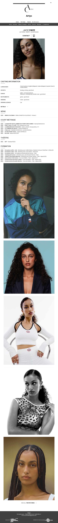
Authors (29, 24)
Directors (34, 24)
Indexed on (7, 519)
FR (50, 2)
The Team (23, 21)
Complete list (46, 24)
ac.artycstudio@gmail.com (29, 515)
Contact (26, 35)
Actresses (15, 24)
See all (28, 502)
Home (17, 21)
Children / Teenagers (22, 24)
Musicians (39, 24)
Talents (29, 21)
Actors (10, 24)
